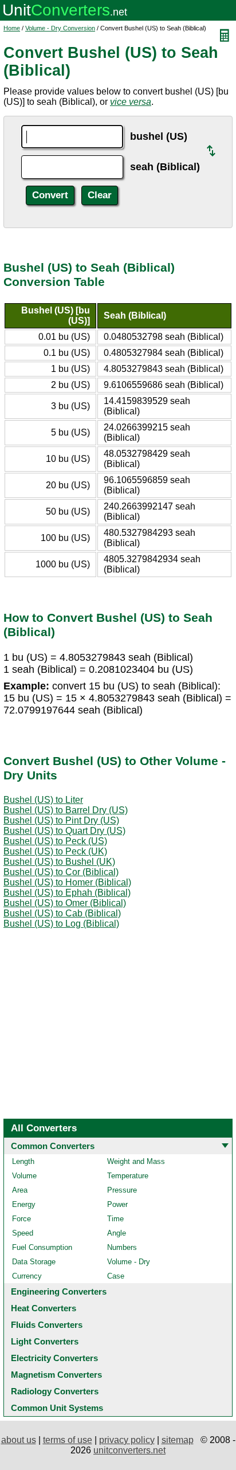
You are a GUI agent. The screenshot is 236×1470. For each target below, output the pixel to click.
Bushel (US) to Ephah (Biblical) (67, 892)
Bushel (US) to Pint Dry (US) (61, 820)
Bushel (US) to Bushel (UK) (59, 862)
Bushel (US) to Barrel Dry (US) (65, 810)
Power (117, 1204)
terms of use (67, 1440)
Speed (22, 1233)
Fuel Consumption (42, 1247)
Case (115, 1276)
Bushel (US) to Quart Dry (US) (64, 831)
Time (115, 1218)
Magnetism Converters (56, 1374)
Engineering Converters (59, 1291)
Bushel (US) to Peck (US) (55, 841)
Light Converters (44, 1341)
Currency (27, 1276)
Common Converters (53, 1146)
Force (21, 1218)
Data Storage (34, 1261)
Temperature (127, 1175)
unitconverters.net (129, 1450)
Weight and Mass (136, 1161)
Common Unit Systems (57, 1408)
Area (19, 1190)
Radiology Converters (55, 1391)
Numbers (122, 1247)
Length (23, 1161)
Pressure (122, 1190)
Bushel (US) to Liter (43, 800)
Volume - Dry (128, 1261)
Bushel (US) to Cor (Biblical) (61, 872)
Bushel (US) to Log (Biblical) (61, 923)
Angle (116, 1233)
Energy (24, 1204)
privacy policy (127, 1440)
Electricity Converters (54, 1358)
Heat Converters (43, 1308)
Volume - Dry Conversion (60, 28)
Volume (24, 1175)
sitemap (178, 1440)
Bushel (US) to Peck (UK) (55, 851)
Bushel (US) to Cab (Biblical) (62, 913)
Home (11, 28)
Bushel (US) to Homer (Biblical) (67, 882)
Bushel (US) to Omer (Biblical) (64, 903)
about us (18, 1440)
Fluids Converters (46, 1325)
